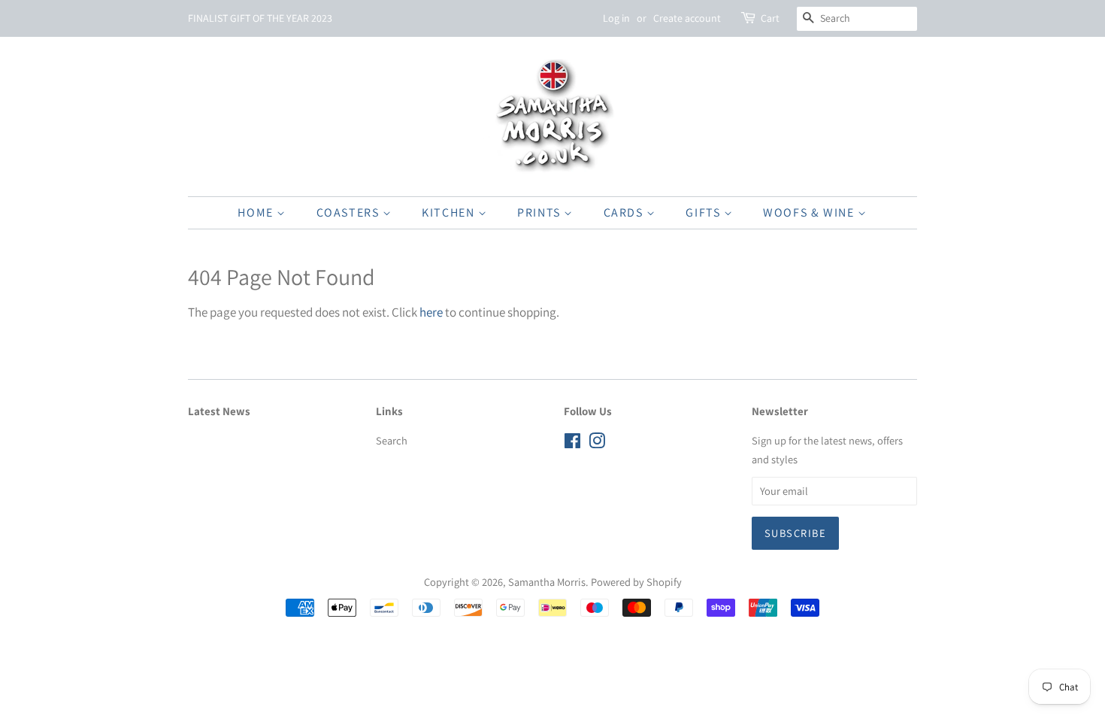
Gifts (705, 212)
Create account (687, 18)
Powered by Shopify (636, 582)
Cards (625, 212)
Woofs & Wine (810, 212)
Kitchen (450, 212)
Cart (770, 18)
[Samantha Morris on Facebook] (572, 443)
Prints (540, 212)
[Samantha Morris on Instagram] (597, 443)
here (431, 312)
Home (257, 212)
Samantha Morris (547, 582)
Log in (616, 18)
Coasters (349, 212)
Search (391, 440)
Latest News (219, 411)
